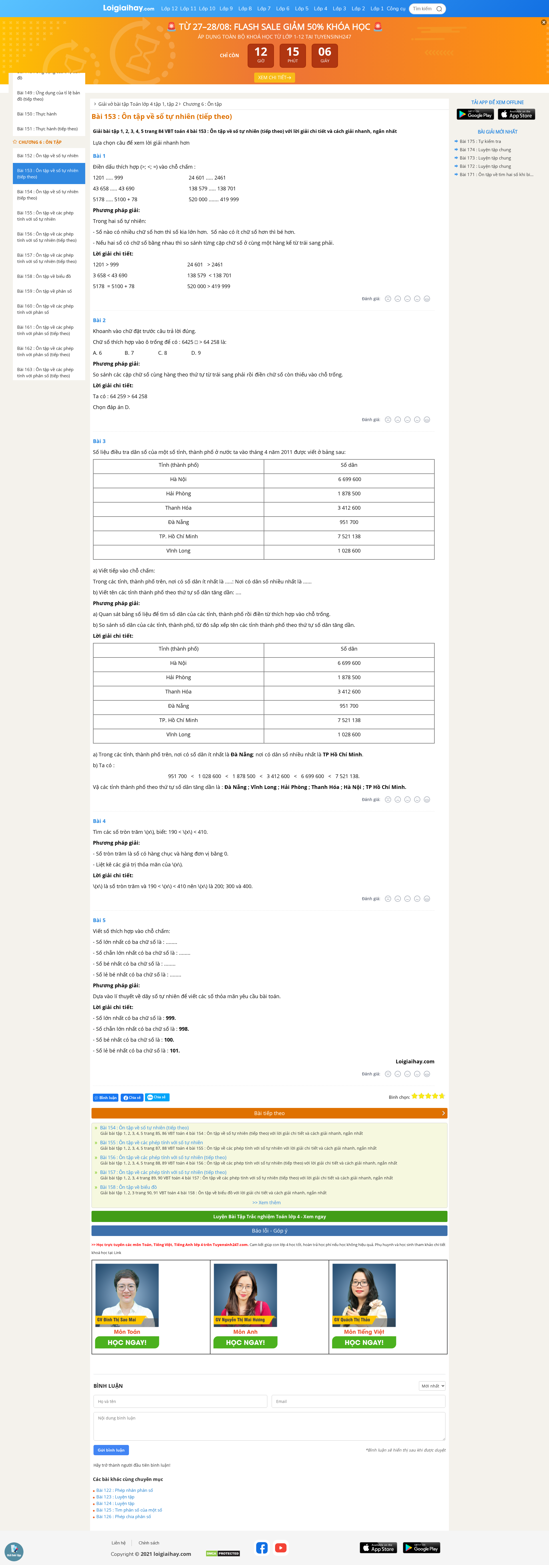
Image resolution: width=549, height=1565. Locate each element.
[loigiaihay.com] (128, 11)
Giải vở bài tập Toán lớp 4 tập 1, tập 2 (138, 104)
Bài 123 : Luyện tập (115, 1497)
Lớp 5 (302, 8)
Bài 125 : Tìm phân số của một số (129, 1510)
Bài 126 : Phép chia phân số (123, 1516)
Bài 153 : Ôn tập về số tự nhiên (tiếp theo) (162, 116)
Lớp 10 (207, 8)
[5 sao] (442, 1095)
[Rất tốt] (427, 298)
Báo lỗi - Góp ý (269, 1230)
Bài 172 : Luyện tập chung (485, 166)
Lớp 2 (358, 8)
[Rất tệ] (388, 298)
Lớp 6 (283, 8)
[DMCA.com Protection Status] (223, 1555)
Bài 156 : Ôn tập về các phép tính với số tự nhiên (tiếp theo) (162, 1157)
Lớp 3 (339, 8)
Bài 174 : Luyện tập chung (485, 149)
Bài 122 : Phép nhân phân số (124, 1490)
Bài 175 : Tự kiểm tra (480, 141)
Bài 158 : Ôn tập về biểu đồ (128, 1187)
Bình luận (108, 1098)
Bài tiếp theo (269, 1113)
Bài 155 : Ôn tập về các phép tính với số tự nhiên (151, 1142)
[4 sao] (435, 1095)
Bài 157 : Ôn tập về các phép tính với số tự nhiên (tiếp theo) (162, 1172)
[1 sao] (414, 1095)
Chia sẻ (134, 1097)
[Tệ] (397, 298)
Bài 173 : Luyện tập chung (485, 158)
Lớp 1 (377, 8)
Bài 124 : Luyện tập (115, 1503)
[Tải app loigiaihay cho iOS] (516, 114)
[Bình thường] (407, 298)
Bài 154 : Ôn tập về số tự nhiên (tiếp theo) (144, 1128)
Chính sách (149, 1543)
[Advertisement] (497, 269)
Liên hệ (119, 1543)
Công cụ (396, 8)
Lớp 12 (169, 8)
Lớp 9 (226, 8)
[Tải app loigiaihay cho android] (475, 114)
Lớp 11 (188, 8)
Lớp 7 (264, 8)
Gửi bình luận (111, 1450)
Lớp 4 (320, 8)
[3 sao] (428, 1095)
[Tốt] (417, 298)
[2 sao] (421, 1095)
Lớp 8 (245, 8)
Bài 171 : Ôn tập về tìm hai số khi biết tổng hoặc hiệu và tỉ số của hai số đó (497, 174)
